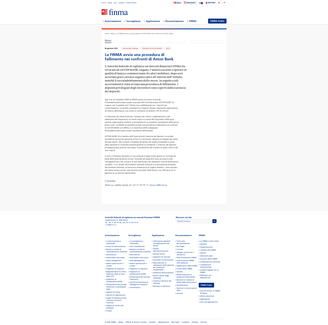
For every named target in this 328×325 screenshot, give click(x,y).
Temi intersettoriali (137, 246)
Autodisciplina (182, 285)
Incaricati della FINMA (208, 259)
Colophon (185, 322)
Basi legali (180, 246)
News (179, 3)
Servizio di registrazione (115, 295)
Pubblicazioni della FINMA (187, 266)
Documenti (191, 3)
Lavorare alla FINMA (208, 250)
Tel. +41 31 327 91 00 (113, 222)
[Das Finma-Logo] (115, 12)
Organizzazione (206, 247)
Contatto (121, 3)
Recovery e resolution (161, 286)
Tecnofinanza (135, 287)
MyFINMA (211, 3)
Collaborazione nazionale (210, 262)
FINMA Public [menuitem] (217, 21)
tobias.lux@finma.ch (158, 185)
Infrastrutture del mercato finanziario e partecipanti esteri (116, 287)
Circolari (180, 249)
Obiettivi (203, 244)
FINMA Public (206, 285)
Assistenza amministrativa (163, 273)
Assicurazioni (111, 255)
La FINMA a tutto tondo (209, 241)
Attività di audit (206, 256)
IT (224, 3)
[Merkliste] (200, 3)
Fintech (109, 311)
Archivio (180, 293)
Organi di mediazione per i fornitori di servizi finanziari (116, 300)
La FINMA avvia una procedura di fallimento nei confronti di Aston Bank (144, 34)
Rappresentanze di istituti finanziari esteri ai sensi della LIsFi (116, 274)
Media (109, 3)
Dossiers (180, 272)
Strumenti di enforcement (163, 260)
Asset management (113, 260)
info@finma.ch (111, 225)
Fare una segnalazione (209, 302)
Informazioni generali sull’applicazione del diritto (161, 243)
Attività (203, 253)
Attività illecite (159, 254)
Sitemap (195, 322)
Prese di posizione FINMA (186, 258)
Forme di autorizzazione (116, 246)
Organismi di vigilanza (115, 269)
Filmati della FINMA (184, 269)
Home (104, 3)
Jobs (115, 3)
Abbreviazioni (163, 322)
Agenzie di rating (113, 292)
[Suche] (219, 3)
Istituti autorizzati (207, 296)
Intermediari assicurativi (115, 258)
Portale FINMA (131, 3)
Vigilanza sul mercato (161, 257)
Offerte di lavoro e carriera (136, 322)
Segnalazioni (205, 299)
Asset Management (137, 260)
